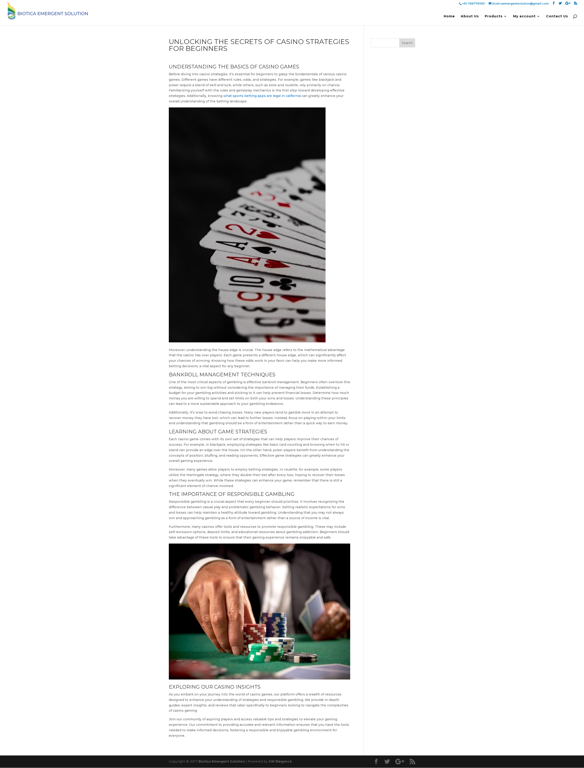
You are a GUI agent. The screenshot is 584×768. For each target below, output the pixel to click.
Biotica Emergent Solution (221, 761)
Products (494, 16)
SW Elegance (280, 761)
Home (449, 16)
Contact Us (557, 16)
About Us (470, 16)
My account (524, 16)
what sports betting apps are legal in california (262, 96)
